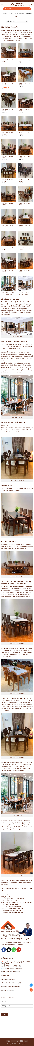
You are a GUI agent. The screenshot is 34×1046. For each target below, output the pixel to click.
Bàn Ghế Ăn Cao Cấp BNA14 (24, 204)
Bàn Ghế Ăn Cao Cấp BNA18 (24, 248)
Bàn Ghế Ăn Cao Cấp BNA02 (24, 60)
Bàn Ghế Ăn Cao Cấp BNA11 (7, 180)
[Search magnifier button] (29, 9)
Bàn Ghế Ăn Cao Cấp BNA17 (7, 248)
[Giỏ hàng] (31, 4)
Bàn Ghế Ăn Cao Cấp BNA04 (24, 84)
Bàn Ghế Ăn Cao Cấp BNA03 (7, 84)
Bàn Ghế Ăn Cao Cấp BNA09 (7, 157)
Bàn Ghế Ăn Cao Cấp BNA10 (24, 157)
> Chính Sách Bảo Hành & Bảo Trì (10, 986)
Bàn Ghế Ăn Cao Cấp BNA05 (7, 110)
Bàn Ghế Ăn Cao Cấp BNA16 (24, 226)
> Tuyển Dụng (5, 975)
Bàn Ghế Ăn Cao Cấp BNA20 (24, 271)
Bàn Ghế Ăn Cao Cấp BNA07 (7, 133)
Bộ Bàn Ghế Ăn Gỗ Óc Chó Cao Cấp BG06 (8, 293)
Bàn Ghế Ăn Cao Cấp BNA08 (24, 133)
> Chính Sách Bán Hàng (8, 979)
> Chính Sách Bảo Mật (7, 990)
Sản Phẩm (11, 13)
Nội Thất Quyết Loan (21, 30)
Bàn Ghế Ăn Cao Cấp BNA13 (7, 204)
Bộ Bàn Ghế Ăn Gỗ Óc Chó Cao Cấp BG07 (24, 293)
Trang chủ (4, 13)
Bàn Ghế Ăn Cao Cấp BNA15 (7, 226)
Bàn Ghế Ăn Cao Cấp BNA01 (7, 60)
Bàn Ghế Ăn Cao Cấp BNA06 (24, 110)
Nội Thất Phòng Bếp (19, 13)
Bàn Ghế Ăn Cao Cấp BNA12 (24, 180)
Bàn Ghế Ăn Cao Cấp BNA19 (7, 271)
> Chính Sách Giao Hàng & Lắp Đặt (11, 983)
